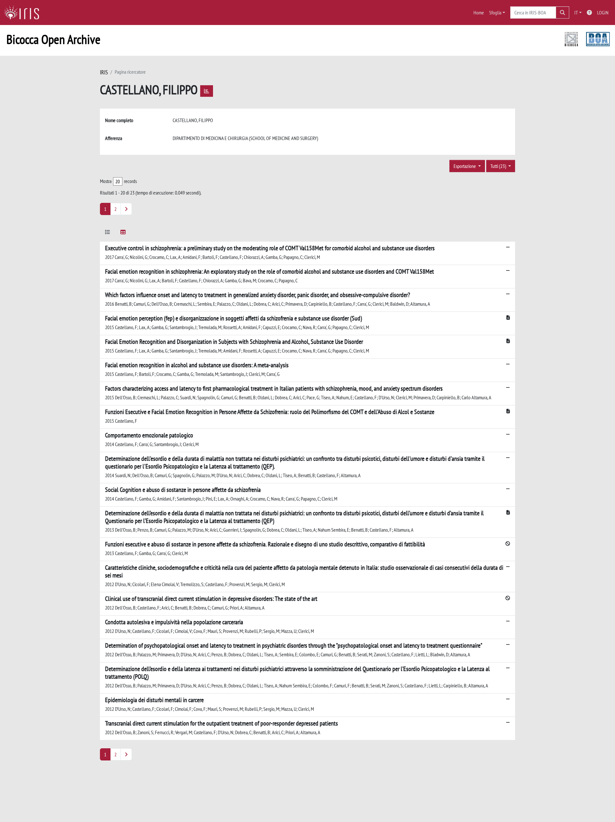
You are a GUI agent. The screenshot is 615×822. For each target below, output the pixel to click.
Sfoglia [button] (495, 12)
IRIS (104, 72)
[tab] (107, 233)
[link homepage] (24, 12)
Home (478, 12)
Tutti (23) (498, 166)
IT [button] (576, 12)
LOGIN (603, 12)
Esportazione (465, 166)
